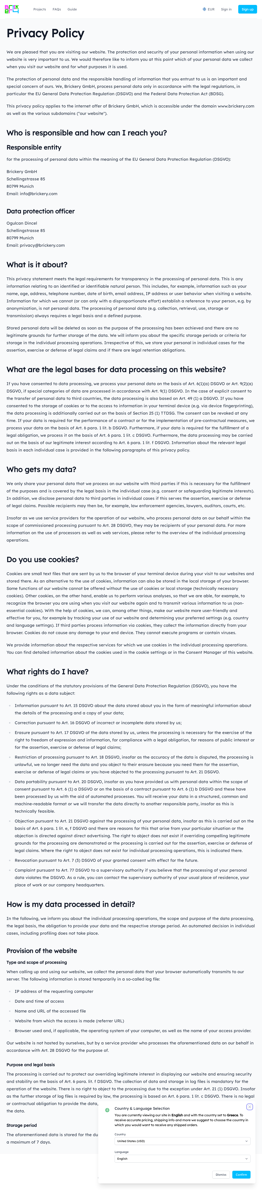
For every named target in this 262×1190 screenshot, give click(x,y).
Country (120, 1134)
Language (122, 1152)
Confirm (241, 1174)
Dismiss (221, 1174)
